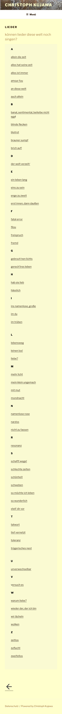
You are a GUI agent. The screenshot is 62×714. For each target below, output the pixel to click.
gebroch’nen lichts (22, 258)
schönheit (17, 477)
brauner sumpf (19, 140)
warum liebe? (19, 600)
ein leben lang (19, 179)
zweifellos (17, 655)
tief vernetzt (18, 532)
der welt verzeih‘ (20, 163)
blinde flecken (19, 124)
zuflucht (15, 647)
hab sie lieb (17, 282)
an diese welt (18, 88)
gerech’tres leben (21, 266)
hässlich (16, 290)
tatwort (15, 524)
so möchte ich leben (22, 492)
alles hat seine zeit (21, 64)
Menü (33, 14)
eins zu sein (17, 187)
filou (13, 227)
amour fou (17, 80)
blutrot (15, 132)
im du (14, 313)
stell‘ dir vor (17, 508)
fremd (14, 242)
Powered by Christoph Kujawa (37, 706)
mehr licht (17, 374)
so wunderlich (19, 500)
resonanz (16, 445)
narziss (15, 421)
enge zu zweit (19, 195)
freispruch (17, 235)
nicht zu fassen (19, 429)
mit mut (15, 390)
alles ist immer (19, 72)
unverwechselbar (21, 569)
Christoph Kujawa (28, 5)
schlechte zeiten (20, 469)
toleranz (16, 540)
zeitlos (15, 640)
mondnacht (17, 398)
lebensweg (17, 342)
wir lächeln (17, 616)
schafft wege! (19, 461)
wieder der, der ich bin (23, 608)
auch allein (17, 96)
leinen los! (17, 350)
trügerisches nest (21, 548)
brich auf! (16, 148)
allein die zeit (18, 57)
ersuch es (18, 584)
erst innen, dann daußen (25, 203)
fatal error (17, 219)
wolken (15, 624)
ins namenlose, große (23, 306)
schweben (17, 485)
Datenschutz (12, 706)
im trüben (16, 321)
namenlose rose (20, 413)
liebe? (14, 358)
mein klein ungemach (23, 382)
